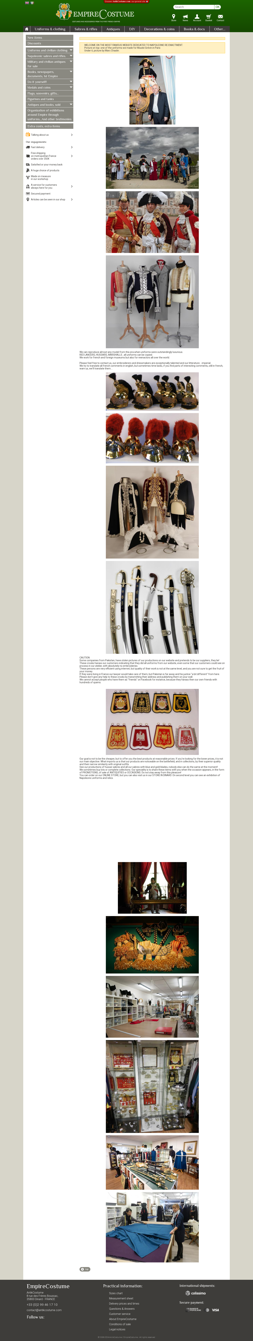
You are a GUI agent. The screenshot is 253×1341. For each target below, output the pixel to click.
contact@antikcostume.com (44, 1310)
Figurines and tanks (41, 99)
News (185, 20)
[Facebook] (35, 1325)
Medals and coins (39, 87)
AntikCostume (115, 1337)
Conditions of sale (120, 1324)
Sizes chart (116, 1293)
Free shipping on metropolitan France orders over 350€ (43, 156)
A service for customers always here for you (44, 186)
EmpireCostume (131, 1337)
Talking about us (40, 134)
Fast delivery (38, 147)
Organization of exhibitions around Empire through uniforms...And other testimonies (49, 115)
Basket (208, 20)
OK (218, 7)
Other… (219, 29)
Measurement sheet (121, 1298)
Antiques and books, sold (44, 105)
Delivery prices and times (124, 1303)
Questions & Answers (122, 1308)
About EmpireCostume (122, 1319)
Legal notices (117, 1329)
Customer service (119, 1314)
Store (173, 20)
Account (197, 20)
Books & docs (194, 29)
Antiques (113, 29)
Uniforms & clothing (50, 29)
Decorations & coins (159, 29)
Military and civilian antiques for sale (46, 64)
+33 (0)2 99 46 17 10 (42, 1305)
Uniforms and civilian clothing (47, 50)
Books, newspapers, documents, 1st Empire (43, 74)
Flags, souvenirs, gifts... (43, 93)
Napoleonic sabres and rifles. (47, 56)
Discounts (34, 43)
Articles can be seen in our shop (48, 199)
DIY (132, 29)
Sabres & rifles (86, 29)
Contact (220, 20)
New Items (35, 38)
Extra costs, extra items (44, 126)
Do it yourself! (37, 82)
